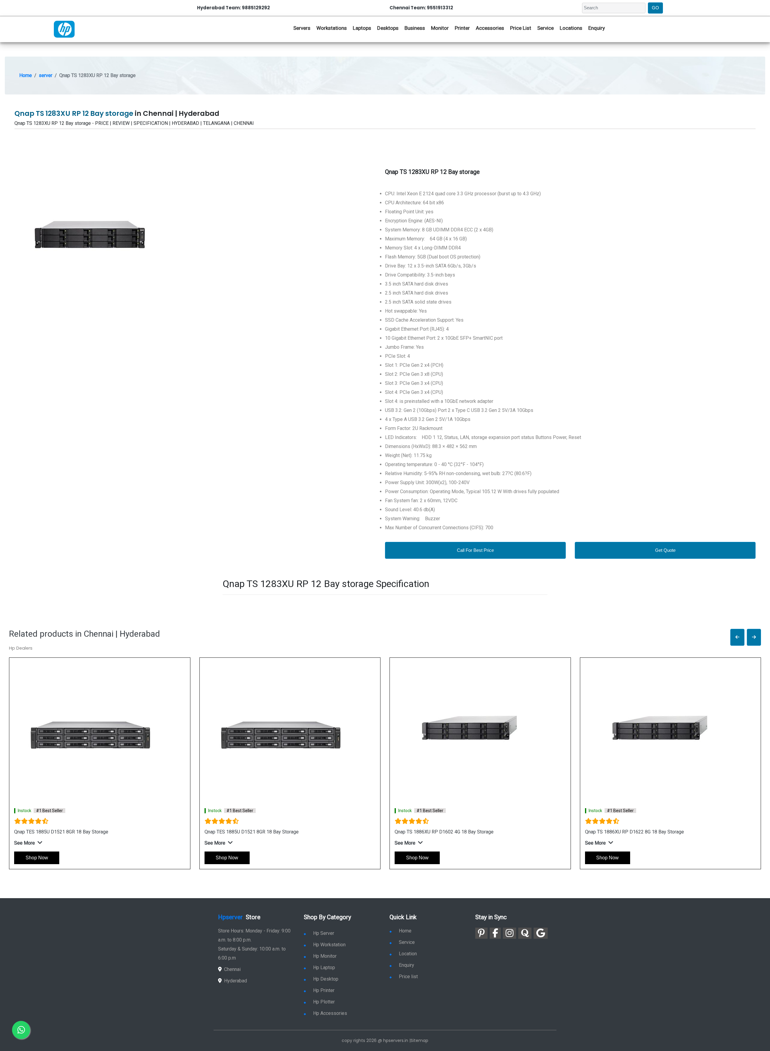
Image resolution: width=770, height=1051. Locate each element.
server (45, 75)
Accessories (490, 28)
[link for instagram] (509, 933)
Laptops (362, 28)
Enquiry (596, 28)
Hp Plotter (324, 1002)
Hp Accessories (330, 1013)
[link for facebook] (495, 933)
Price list (408, 976)
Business (415, 28)
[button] (737, 637)
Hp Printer (323, 990)
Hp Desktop (325, 979)
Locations (571, 28)
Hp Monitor (325, 956)
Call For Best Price (475, 550)
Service (545, 28)
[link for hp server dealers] (64, 28)
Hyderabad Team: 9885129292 (233, 8)
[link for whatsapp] (21, 1030)
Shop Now (37, 857)
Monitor (440, 28)
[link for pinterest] (481, 933)
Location (408, 954)
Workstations (331, 28)
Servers (301, 28)
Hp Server (323, 933)
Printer (462, 28)
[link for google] (541, 933)
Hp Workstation (329, 944)
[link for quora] (524, 933)
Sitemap (419, 1040)
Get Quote (665, 550)
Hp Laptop (324, 967)
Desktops (388, 28)
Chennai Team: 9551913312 (421, 8)
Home (25, 75)
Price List (520, 28)
